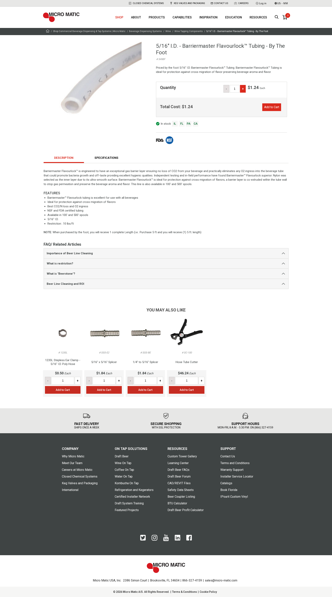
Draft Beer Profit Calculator (186, 510)
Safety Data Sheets (181, 490)
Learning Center (178, 463)
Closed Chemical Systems (148, 3)
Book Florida (228, 490)
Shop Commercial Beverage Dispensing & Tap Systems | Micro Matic (89, 31)
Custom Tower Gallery (182, 456)
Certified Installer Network (132, 496)
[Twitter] (143, 539)
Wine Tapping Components (188, 31)
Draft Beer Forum (179, 476)
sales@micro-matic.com (221, 580)
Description (63, 158)
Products (157, 17)
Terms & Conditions (184, 591)
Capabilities (182, 17)
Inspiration (208, 17)
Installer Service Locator (236, 476)
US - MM (282, 3)
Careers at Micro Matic (77, 470)
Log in (262, 3)
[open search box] (277, 17)
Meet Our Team (72, 463)
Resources (258, 17)
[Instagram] (154, 539)
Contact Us (221, 3)
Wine (168, 31)
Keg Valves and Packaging (189, 3)
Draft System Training (129, 503)
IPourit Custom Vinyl (234, 496)
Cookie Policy (208, 591)
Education (233, 17)
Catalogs (226, 483)
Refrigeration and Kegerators (134, 490)
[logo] (61, 17)
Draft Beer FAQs (178, 470)
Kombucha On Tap (127, 483)
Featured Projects (127, 510)
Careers (243, 3)
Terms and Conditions (235, 463)
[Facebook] (189, 539)
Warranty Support (231, 470)
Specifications (106, 158)
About (136, 17)
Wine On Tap (123, 463)
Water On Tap (124, 476)
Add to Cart (271, 107)
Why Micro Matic (73, 456)
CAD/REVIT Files (179, 483)
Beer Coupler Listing (181, 496)
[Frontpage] (47, 31)
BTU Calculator (177, 503)
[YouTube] (166, 540)
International (70, 490)
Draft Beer (122, 456)
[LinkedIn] (177, 539)
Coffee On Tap (124, 470)
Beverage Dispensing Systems (145, 31)
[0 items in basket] (285, 17)
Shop (119, 17)
